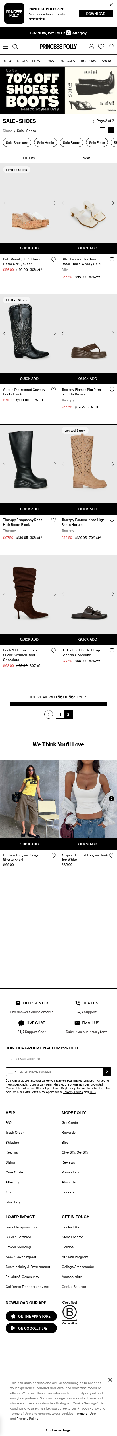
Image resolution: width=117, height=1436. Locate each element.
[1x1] (102, 130)
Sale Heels (45, 142)
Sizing (10, 1162)
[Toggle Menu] (5, 46)
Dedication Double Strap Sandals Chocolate (81, 652)
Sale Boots (71, 142)
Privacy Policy (73, 1092)
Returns (12, 1152)
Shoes (8, 131)
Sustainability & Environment (28, 1267)
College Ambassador (78, 1267)
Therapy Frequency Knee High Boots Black (23, 522)
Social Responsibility (22, 1227)
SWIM (106, 61)
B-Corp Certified (18, 1237)
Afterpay (12, 1182)
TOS (92, 1092)
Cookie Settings (74, 1286)
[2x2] (111, 130)
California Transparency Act (27, 1286)
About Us (69, 1182)
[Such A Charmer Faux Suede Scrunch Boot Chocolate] (29, 594)
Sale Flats (97, 142)
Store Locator (72, 1237)
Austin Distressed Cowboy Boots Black (24, 391)
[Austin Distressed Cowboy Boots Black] (29, 333)
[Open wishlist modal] (53, 855)
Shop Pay (13, 1202)
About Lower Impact (21, 1257)
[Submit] (107, 1071)
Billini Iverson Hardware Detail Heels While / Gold (81, 261)
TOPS (50, 61)
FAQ (8, 1122)
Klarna (11, 1192)
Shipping (12, 1142)
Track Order (15, 1132)
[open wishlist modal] (53, 259)
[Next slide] (111, 798)
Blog (65, 1142)
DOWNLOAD (99, 14)
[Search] (15, 46)
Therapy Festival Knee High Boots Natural (83, 522)
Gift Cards (70, 1122)
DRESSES (67, 61)
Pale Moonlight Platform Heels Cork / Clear (21, 261)
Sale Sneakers (17, 142)
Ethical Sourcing (18, 1247)
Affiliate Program (75, 1257)
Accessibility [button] (72, 1277)
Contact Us (70, 1227)
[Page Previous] (48, 714)
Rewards (69, 1132)
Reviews (68, 1162)
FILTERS (29, 158)
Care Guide (14, 1172)
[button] (111, 46)
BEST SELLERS (28, 61)
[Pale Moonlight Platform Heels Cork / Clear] (29, 203)
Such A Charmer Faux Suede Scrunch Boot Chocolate (20, 655)
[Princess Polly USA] (58, 46)
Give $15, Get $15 (75, 1152)
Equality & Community (22, 1277)
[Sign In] (91, 46)
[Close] (110, 1380)
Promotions (71, 1172)
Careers (68, 1192)
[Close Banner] (111, 4)
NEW (8, 61)
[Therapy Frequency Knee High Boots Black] (29, 463)
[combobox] (12, 1072)
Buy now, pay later (48, 33)
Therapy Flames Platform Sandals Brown (81, 391)
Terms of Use (85, 1413)
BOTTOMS (89, 61)
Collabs (68, 1247)
